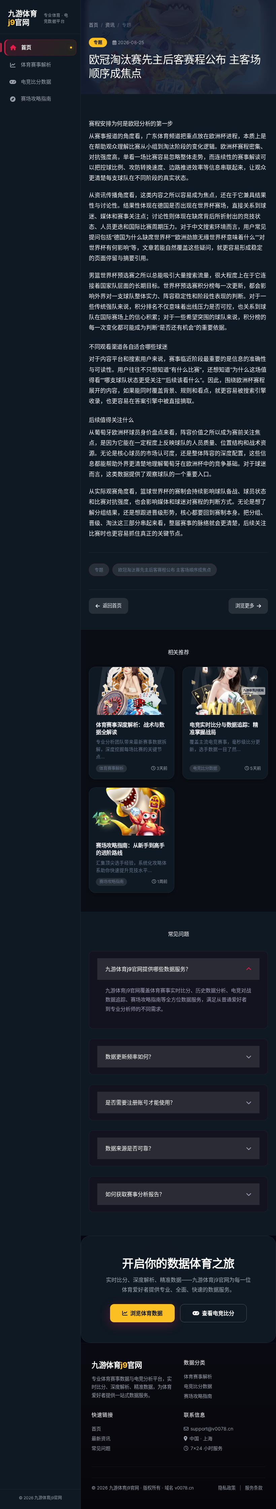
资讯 (110, 25)
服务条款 (254, 1487)
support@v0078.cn (212, 1428)
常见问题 (101, 1448)
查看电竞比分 (218, 1313)
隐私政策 (227, 1487)
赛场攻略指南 (36, 98)
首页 (26, 47)
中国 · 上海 (200, 1438)
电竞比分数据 (36, 82)
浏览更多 (244, 605)
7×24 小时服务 (206, 1448)
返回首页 (112, 605)
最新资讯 (101, 1438)
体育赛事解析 (36, 64)
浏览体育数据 (146, 1313)
